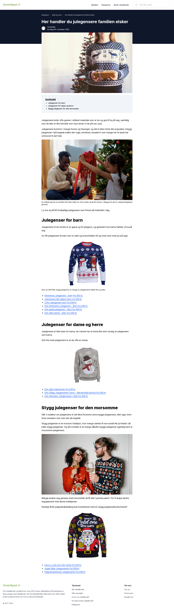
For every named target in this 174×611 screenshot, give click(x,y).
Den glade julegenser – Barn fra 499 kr (63, 309)
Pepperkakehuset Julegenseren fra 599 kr (64, 572)
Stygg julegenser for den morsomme (63, 109)
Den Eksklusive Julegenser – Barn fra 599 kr (66, 306)
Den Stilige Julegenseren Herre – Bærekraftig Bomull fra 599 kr (75, 392)
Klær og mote (57, 15)
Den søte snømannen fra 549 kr (59, 389)
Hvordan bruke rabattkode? (83, 601)
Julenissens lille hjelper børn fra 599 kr (63, 299)
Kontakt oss (128, 597)
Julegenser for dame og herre (61, 106)
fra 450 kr (78, 295)
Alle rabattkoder (78, 589)
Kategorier (106, 5)
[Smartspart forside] (12, 4)
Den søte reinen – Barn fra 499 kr (60, 313)
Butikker (94, 5)
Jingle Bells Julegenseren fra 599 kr (61, 568)
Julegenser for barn (56, 103)
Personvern (128, 593)
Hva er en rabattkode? (80, 597)
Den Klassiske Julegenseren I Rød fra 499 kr (66, 396)
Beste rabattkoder (121, 5)
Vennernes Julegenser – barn (58, 295)
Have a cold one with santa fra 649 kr (62, 565)
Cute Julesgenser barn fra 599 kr (60, 302)
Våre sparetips (77, 593)
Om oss (127, 589)
